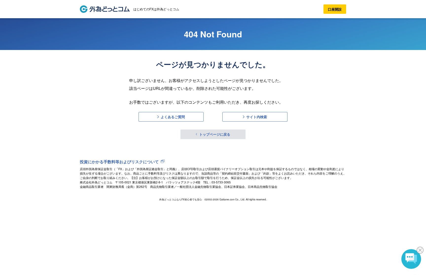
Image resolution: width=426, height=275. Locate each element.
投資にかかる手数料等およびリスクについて (119, 161)
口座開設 (335, 9)
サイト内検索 (256, 116)
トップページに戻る (214, 134)
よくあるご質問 (173, 116)
